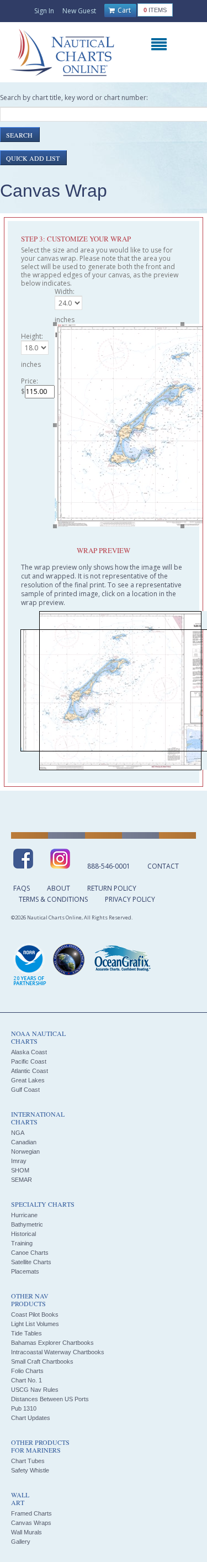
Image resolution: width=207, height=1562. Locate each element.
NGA (17, 1132)
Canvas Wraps (31, 1522)
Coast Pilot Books (35, 1314)
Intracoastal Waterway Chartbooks (57, 1352)
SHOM (20, 1170)
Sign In (44, 10)
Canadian (23, 1142)
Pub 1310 (23, 1408)
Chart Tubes (28, 1461)
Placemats (25, 1271)
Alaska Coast (29, 1052)
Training (22, 1243)
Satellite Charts (31, 1262)
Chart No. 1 (26, 1380)
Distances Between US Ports (50, 1399)
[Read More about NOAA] (29, 965)
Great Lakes (28, 1080)
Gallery (20, 1541)
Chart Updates (30, 1417)
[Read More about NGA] (69, 959)
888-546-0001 (108, 866)
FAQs (21, 888)
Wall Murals (26, 1532)
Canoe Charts (30, 1252)
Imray (18, 1161)
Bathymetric (27, 1224)
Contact (163, 866)
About (58, 888)
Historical (23, 1233)
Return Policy (111, 888)
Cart (123, 10)
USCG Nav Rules (35, 1389)
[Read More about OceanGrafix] (122, 959)
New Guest (79, 10)
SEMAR (21, 1179)
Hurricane (24, 1215)
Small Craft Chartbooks (42, 1361)
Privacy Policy (130, 899)
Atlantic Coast (29, 1070)
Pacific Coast (28, 1061)
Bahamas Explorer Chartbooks (52, 1342)
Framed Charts (31, 1513)
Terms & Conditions (53, 899)
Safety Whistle (30, 1470)
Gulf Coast (25, 1089)
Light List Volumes (35, 1324)
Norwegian (25, 1151)
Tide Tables (26, 1333)
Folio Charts (27, 1371)
